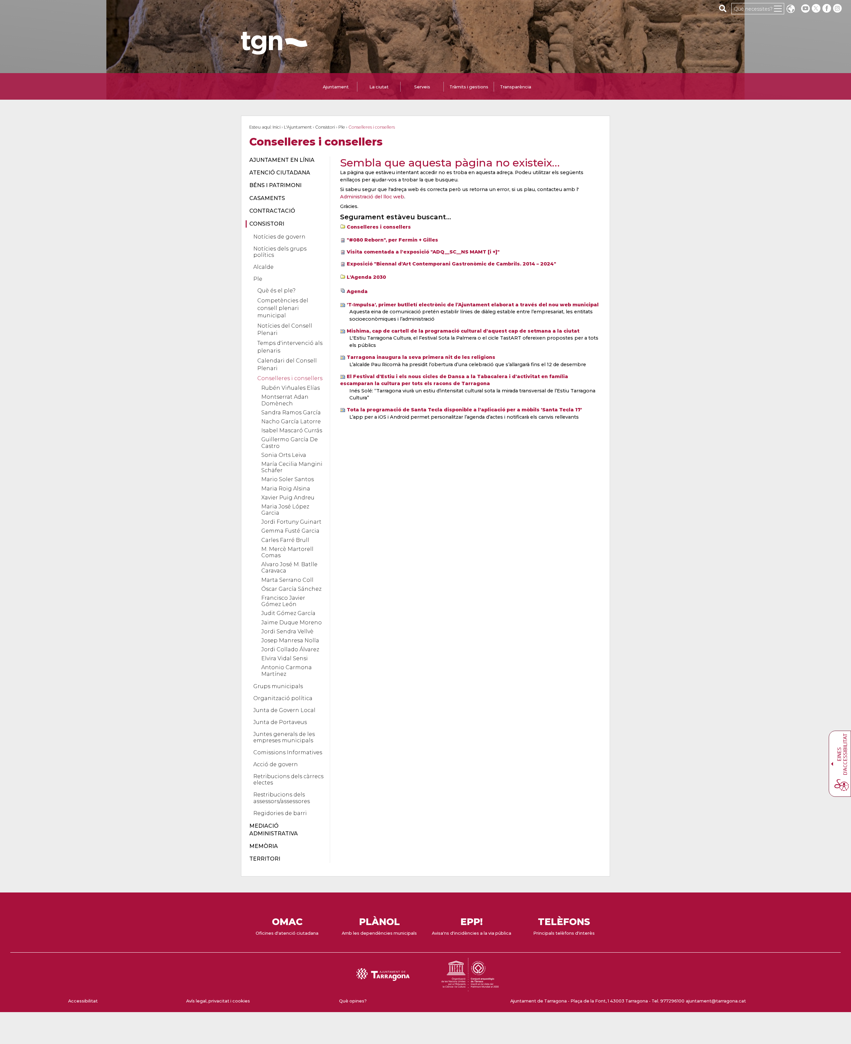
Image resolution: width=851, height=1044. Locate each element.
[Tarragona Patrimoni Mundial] (470, 988)
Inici (277, 127)
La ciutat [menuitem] (379, 86)
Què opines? (353, 1000)
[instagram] (838, 8)
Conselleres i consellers (379, 227)
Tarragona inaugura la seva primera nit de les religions (421, 357)
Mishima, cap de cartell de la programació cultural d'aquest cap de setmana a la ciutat (463, 331)
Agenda (357, 291)
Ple (341, 127)
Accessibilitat (83, 1000)
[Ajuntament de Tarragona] (274, 51)
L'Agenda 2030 (366, 277)
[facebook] (827, 8)
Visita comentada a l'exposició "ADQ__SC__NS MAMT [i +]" (423, 252)
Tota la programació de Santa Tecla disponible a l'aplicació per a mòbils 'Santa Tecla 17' (464, 410)
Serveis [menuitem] (422, 86)
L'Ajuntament (298, 127)
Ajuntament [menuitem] (336, 86)
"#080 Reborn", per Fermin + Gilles (392, 240)
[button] (790, 9)
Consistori (325, 127)
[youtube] (805, 8)
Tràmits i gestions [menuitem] (468, 86)
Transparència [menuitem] (515, 86)
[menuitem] (286, 160)
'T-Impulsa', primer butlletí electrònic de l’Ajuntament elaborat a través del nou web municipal (473, 305)
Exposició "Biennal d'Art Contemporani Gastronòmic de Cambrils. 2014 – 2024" (451, 264)
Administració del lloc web (372, 197)
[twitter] (816, 8)
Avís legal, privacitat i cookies (218, 1000)
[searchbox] (723, 8)
